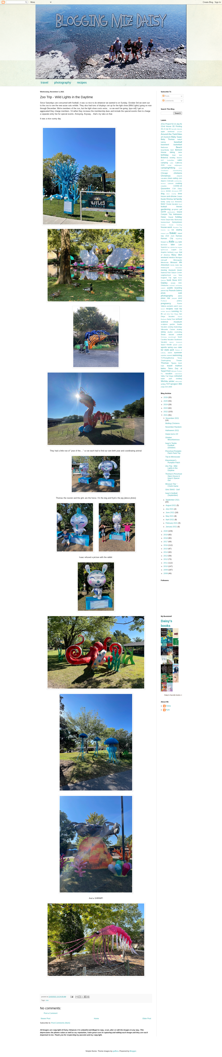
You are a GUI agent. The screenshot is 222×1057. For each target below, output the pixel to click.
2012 (166, 559)
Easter (163, 199)
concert (170, 183)
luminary (170, 252)
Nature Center (176, 272)
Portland (164, 301)
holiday (178, 217)
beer (172, 150)
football (164, 207)
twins (163, 368)
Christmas (166, 176)
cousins (164, 186)
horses (163, 225)
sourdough (172, 337)
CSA (174, 188)
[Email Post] (72, 997)
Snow (163, 334)
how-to (163, 230)
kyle (180, 242)
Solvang (164, 337)
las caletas (171, 247)
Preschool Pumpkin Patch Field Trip (173, 452)
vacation (168, 374)
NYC (180, 280)
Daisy (180, 188)
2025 (166, 401)
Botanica (164, 158)
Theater (179, 360)
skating (179, 329)
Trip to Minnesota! (172, 457)
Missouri (173, 262)
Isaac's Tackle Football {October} (171, 445)
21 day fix (178, 124)
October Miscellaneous (172, 438)
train (162, 366)
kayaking (179, 238)
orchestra (178, 285)
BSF (162, 160)
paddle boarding (174, 288)
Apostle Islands (176, 129)
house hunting (175, 225)
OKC (180, 283)
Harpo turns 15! (171, 434)
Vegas (171, 376)
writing (163, 384)
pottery (179, 301)
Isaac (173, 233)
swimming (177, 355)
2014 (166, 552)
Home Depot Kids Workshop (171, 220)
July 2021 (170, 509)
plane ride (165, 298)
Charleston (164, 170)
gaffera (116, 1051)
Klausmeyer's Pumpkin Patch (172, 461)
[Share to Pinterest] (88, 996)
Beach (179, 147)
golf (180, 209)
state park (169, 350)
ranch (163, 309)
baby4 (179, 139)
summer (178, 352)
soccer (171, 334)
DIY (180, 191)
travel (44, 82)
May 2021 (170, 516)
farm (172, 202)
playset (174, 298)
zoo (47, 1000)
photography (62, 82)
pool (180, 298)
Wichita (164, 381)
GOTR (163, 212)
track (180, 363)
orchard (172, 285)
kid (168, 242)
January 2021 (171, 527)
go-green (175, 209)
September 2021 (172, 500)
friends (179, 207)
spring (170, 347)
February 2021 (172, 523)
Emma (170, 199)
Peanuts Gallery (175, 290)
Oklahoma (164, 285)
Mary (173, 255)
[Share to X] (82, 996)
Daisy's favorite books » (173, 695)
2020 (166, 531)
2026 (166, 397)
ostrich (163, 288)
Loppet (173, 250)
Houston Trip (177, 227)
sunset (169, 355)
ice (169, 230)
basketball (178, 145)
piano (180, 296)
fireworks (178, 202)
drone (174, 196)
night (175, 278)
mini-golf (164, 260)
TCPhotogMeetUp (167, 358)
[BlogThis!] (79, 996)
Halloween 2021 (172, 430)
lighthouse (164, 250)
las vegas (178, 247)
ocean (173, 283)
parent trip (164, 290)
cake (171, 163)
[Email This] (76, 996)
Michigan (178, 257)
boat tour (177, 155)
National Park (166, 272)
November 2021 (172, 418)
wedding (179, 378)
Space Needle (166, 345)
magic (176, 252)
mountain (178, 267)
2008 (166, 573)
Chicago (164, 173)
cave (180, 168)
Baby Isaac (176, 137)
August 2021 (171, 505)
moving (164, 270)
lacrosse (164, 245)
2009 (166, 570)
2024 (166, 404)
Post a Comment (50, 1013)
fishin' (163, 204)
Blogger (133, 1051)
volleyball (178, 376)
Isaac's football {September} (171, 494)
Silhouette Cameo (168, 329)
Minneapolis (177, 260)
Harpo (163, 217)
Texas (179, 358)
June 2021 (170, 512)
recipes (82, 82)
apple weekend (167, 131)
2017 (166, 542)
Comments (169, 101)
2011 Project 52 (167, 124)
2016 (166, 545)
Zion (166, 387)
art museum (166, 137)
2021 (166, 415)
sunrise (163, 355)
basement (165, 145)
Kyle (168, 710)
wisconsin (178, 381)
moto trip (178, 265)
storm (170, 353)
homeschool (165, 222)
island (180, 233)
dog (162, 193)
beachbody (165, 150)
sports (164, 347)
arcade (179, 131)
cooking (178, 183)
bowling (172, 158)
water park (166, 378)
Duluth (179, 196)
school (179, 319)
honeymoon (177, 222)
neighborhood (166, 275)
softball (179, 334)
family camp (165, 202)
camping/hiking (168, 168)
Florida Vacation (172, 204)
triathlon (178, 366)
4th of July (164, 129)
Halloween (177, 214)
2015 (166, 549)
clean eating (173, 178)
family (179, 199)
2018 (166, 538)
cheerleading (177, 170)
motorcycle (165, 267)
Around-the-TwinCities (171, 134)
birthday (165, 155)
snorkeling (178, 332)
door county (171, 194)
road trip (178, 309)
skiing (163, 332)
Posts (166, 96)
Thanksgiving (166, 360)
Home (96, 1018)
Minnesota (164, 262)
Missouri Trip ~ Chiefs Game (171, 485)
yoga (162, 387)
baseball (178, 142)
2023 (166, 408)
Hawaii (170, 217)
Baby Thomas (168, 139)
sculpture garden (168, 324)
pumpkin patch (172, 306)
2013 (166, 556)
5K (170, 129)
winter (171, 381)
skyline (170, 332)
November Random (173, 427)
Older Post (146, 1018)
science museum (171, 322)
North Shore (172, 280)
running (175, 311)
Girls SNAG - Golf (172, 490)
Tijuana (173, 363)
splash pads (177, 345)
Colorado (170, 181)
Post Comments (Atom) (60, 1023)
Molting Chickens (172, 423)
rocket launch (166, 311)
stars (175, 347)
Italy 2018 (165, 236)
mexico (172, 257)
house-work (166, 227)
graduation (171, 212)
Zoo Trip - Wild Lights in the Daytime (171, 468)
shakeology (178, 327)
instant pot (165, 233)
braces (179, 158)
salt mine (167, 314)
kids (171, 241)
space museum (175, 342)
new (174, 275)
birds (180, 152)
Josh (172, 236)
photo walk (171, 293)
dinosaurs (175, 191)
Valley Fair (165, 376)
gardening (166, 209)
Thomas (165, 363)
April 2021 (170, 520)
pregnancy (166, 303)
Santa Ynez (171, 319)
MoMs (172, 265)
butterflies (170, 160)
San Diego (174, 314)
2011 (166, 563)
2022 (166, 412)
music (179, 270)
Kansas (179, 236)
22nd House (166, 126)
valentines (178, 374)
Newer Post (45, 1018)
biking (172, 152)
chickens (178, 173)
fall (175, 199)
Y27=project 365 (174, 384)
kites (176, 242)
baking (163, 142)
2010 (166, 566)
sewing (170, 327)
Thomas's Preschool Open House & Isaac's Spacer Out (173, 477)
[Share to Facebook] (85, 996)
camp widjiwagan (175, 165)
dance (163, 191)
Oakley (164, 283)
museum (172, 270)
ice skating (177, 230)
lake (173, 244)
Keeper (163, 242)
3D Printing (177, 126)
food (180, 204)
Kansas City (167, 238)
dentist (168, 191)
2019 (166, 535)
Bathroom (164, 147)
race (180, 306)
